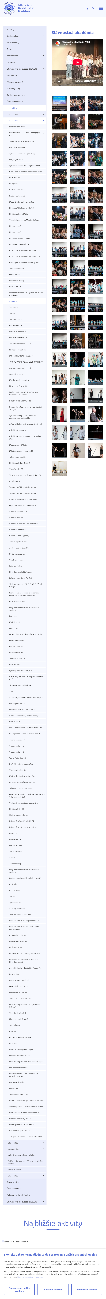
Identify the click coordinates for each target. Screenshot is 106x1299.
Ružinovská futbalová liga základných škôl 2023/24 (25, 408)
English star (13, 1088)
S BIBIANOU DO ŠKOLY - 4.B (20, 400)
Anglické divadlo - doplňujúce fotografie (25, 968)
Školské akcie (13, 36)
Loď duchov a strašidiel (18, 337)
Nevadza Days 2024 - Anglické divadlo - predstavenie (24, 927)
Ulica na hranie (15, 286)
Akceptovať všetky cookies (19, 1289)
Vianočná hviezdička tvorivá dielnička (23, 523)
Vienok (12, 857)
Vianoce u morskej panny (19, 535)
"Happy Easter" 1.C (16, 752)
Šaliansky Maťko (15, 566)
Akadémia (13, 301)
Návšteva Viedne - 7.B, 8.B (19, 463)
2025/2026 (13, 1175)
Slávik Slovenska (15, 851)
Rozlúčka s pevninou (17, 189)
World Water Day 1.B (17, 758)
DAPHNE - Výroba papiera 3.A (21, 764)
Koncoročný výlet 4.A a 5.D (19, 1130)
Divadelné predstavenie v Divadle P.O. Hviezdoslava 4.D (24, 960)
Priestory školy (13, 88)
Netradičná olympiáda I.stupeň (21, 1049)
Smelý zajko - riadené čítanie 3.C (22, 141)
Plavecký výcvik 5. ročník (18, 1019)
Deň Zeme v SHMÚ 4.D (18, 941)
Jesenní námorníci (16, 268)
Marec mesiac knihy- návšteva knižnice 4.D (26, 727)
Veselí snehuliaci (15, 560)
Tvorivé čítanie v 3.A (17, 739)
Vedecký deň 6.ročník (17, 1013)
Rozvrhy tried (13, 1182)
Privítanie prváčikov (17, 126)
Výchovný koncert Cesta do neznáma (24, 803)
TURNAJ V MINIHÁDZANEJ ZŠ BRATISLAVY (26, 362)
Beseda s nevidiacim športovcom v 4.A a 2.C (26, 1100)
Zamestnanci (12, 55)
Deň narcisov (14, 974)
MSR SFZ (12, 1031)
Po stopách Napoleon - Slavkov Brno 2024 (25, 733)
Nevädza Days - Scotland (19, 980)
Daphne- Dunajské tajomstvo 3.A (22, 782)
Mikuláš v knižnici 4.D (17, 430)
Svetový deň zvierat (17, 195)
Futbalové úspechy (16, 1082)
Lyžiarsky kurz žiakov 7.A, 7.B (20, 578)
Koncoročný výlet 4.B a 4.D (19, 1055)
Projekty (10, 29)
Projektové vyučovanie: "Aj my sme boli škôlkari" (24, 1005)
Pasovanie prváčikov (17, 147)
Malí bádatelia (14, 622)
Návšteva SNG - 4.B (16, 809)
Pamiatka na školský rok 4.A (20, 1118)
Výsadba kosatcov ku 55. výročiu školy (24, 220)
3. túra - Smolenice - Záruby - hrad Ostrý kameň (26, 1162)
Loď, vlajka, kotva (16, 159)
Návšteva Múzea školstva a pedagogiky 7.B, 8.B (26, 133)
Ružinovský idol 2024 (17, 935)
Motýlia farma (14, 890)
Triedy (9, 49)
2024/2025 (13, 1142)
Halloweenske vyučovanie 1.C (21, 238)
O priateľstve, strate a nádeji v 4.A (22, 505)
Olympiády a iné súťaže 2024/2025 (23, 68)
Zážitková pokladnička (18, 541)
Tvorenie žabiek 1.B (17, 658)
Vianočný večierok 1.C (18, 529)
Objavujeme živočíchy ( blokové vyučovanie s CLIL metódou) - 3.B (27, 795)
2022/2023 (13, 114)
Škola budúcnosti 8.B (17, 331)
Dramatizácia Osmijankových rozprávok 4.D (26, 953)
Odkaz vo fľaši (14, 274)
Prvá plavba (13, 183)
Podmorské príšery (16, 280)
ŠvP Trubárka (14, 1025)
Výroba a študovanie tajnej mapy (22, 153)
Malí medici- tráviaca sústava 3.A (22, 776)
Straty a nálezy (14, 1169)
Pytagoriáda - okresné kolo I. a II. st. (23, 827)
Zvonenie (11, 62)
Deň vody (13, 833)
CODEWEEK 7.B (15, 325)
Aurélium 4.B (14, 481)
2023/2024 (13, 120)
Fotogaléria (12, 108)
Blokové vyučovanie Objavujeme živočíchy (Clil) (26, 677)
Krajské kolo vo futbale (18, 992)
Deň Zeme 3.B (15, 839)
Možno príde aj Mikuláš (18, 444)
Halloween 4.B (15, 232)
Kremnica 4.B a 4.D (16, 845)
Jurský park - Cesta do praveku (21, 998)
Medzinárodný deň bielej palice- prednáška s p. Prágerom (26, 293)
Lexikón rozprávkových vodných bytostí (24, 878)
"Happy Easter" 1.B (16, 745)
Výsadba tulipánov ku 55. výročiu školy (24, 165)
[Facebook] (87, 8)
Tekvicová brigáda (16, 319)
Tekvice (12, 313)
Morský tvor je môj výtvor (19, 380)
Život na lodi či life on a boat (20, 914)
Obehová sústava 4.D (17, 640)
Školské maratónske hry (18, 815)
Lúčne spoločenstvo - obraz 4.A (21, 1124)
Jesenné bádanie (16, 374)
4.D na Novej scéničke (17, 457)
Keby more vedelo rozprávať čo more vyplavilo (24, 608)
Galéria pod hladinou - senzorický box (24, 262)
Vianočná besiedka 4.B (18, 511)
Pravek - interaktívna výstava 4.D (22, 709)
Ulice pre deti (14, 664)
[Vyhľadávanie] (93, 8)
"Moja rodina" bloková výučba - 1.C (22, 493)
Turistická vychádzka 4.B (18, 1094)
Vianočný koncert (16, 517)
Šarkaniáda (13, 307)
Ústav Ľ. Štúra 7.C (16, 721)
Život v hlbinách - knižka (18, 386)
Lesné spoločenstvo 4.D (18, 703)
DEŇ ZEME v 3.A (15, 947)
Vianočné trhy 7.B (16, 469)
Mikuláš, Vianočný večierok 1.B (21, 451)
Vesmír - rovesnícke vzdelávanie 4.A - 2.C (25, 475)
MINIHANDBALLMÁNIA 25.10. (21, 355)
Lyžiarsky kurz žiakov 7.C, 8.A (20, 670)
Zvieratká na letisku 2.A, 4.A (20, 343)
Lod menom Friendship (18, 1067)
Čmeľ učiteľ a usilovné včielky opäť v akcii (25, 171)
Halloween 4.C (15, 226)
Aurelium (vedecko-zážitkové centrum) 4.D (26, 697)
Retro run (13, 1043)
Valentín (12, 691)
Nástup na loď (14, 177)
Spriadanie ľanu (15, 902)
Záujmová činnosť (15, 82)
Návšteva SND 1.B (16, 652)
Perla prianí (13, 628)
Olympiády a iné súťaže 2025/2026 (23, 1201)
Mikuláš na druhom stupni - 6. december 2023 (25, 437)
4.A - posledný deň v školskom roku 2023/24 (26, 1136)
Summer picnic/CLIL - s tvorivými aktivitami (26, 1106)
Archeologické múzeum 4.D (20, 368)
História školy (13, 42)
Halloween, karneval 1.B (19, 244)
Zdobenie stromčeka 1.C (19, 547)
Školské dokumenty (16, 95)
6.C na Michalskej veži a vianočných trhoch (25, 424)
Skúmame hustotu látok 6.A (20, 685)
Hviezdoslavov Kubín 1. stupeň (21, 572)
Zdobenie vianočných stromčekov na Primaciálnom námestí (23, 393)
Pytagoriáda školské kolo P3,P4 (21, 821)
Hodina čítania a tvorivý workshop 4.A (24, 1112)
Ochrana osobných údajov (18, 1195)
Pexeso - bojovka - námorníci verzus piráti (25, 634)
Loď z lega (13, 616)
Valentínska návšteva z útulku (21, 1154)
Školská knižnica (14, 1188)
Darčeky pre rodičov (17, 553)
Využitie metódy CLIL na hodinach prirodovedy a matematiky (22, 416)
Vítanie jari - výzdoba (17, 908)
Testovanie (12, 75)
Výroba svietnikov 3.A (17, 770)
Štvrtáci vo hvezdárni (17, 349)
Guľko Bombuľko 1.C (17, 601)
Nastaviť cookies (53, 1289)
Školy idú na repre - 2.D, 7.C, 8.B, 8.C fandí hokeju (25, 585)
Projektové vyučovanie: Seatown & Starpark (26, 1061)
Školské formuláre (15, 101)
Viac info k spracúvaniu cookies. (30, 1277)
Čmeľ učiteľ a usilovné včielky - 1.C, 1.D (24, 250)
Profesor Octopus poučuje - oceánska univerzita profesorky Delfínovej (24, 594)
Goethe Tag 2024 (16, 646)
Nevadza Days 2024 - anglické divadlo (24, 920)
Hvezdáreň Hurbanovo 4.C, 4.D (21, 208)
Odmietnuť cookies (86, 1289)
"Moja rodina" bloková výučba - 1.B (22, 487)
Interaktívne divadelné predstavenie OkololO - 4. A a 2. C (23, 1074)
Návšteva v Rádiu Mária (18, 214)
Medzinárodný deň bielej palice (21, 201)
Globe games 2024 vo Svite (20, 1037)
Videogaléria (14, 1148)
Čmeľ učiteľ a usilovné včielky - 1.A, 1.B (24, 256)
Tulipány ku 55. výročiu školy (20, 788)
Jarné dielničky (15, 863)
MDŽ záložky (14, 884)
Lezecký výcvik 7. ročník (18, 986)
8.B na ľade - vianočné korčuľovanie (23, 499)
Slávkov (12, 896)
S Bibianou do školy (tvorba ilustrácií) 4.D (25, 715)
